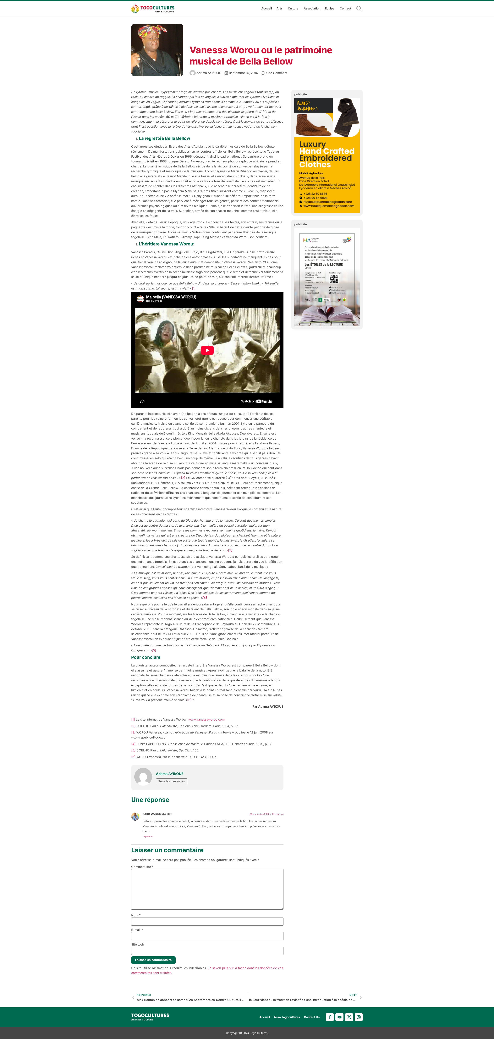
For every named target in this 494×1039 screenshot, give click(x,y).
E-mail (137, 929)
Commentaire (142, 866)
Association (312, 8)
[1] (194, 288)
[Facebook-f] (330, 1017)
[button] (359, 8)
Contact (345, 8)
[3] (230, 550)
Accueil (266, 8)
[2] (183, 478)
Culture (293, 8)
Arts (280, 8)
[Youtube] (339, 1017)
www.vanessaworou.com (206, 719)
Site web (137, 944)
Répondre (147, 836)
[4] (133, 744)
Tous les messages (171, 781)
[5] (154, 650)
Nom (136, 915)
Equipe (329, 8)
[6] (189, 700)
